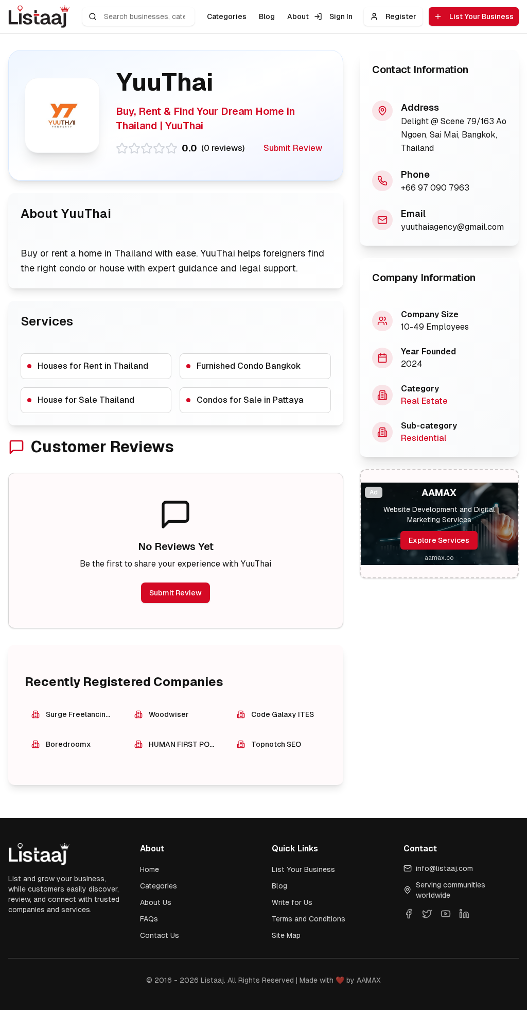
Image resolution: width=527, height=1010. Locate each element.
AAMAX (369, 980)
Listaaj (212, 980)
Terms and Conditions (308, 919)
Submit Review (293, 148)
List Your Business (481, 16)
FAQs (149, 919)
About (298, 16)
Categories (227, 16)
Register (400, 16)
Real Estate (424, 401)
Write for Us (292, 902)
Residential (424, 438)
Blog (267, 16)
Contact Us (159, 935)
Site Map (286, 935)
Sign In (341, 16)
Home (149, 869)
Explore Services (439, 540)
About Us (155, 902)
